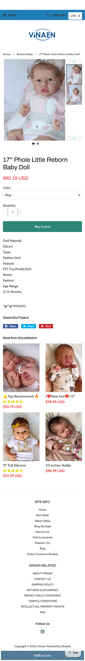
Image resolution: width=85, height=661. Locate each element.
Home (6, 54)
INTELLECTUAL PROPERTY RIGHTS (42, 606)
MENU (12, 15)
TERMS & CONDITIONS (42, 601)
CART (57, 15)
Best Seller (42, 515)
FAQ (42, 612)
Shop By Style (42, 526)
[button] (13, 402)
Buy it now (42, 226)
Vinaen (41, 646)
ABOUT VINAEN (42, 573)
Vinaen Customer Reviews (42, 554)
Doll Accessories (42, 537)
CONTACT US (42, 579)
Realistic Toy (42, 543)
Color (7, 188)
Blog (42, 548)
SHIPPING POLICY (42, 584)
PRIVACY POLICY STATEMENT (42, 595)
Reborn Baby (25, 54)
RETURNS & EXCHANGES (42, 590)
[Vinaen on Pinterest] (42, 632)
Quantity (9, 205)
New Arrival (42, 532)
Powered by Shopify (59, 646)
